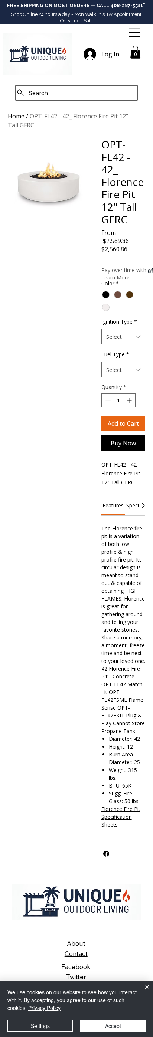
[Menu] (135, 32)
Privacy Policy (44, 1007)
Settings (40, 1026)
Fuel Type (115, 354)
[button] (135, 52)
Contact (76, 954)
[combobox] (123, 336)
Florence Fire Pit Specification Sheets (120, 816)
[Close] (143, 991)
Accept (113, 1026)
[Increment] (129, 400)
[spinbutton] (118, 400)
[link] (113, 505)
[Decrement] (107, 400)
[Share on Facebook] (106, 853)
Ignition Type (119, 321)
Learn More (115, 277)
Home (16, 116)
